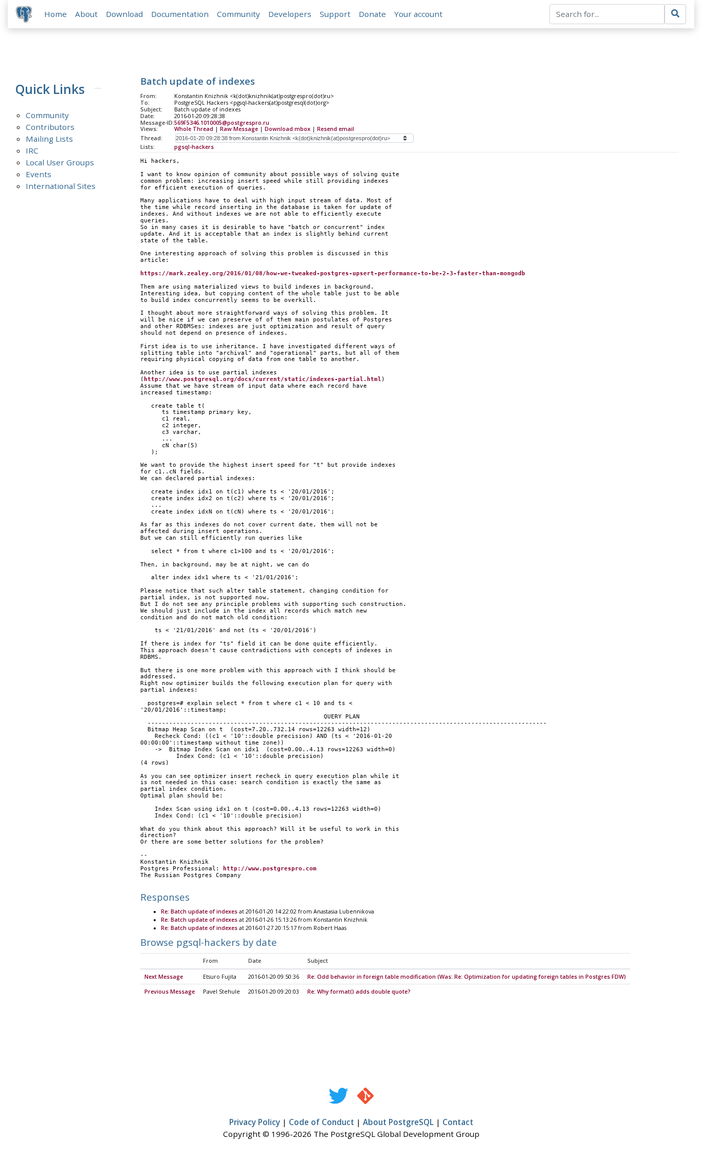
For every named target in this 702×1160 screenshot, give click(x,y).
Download (124, 14)
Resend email (335, 128)
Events (38, 174)
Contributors (50, 127)
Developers (289, 14)
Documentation (180, 14)
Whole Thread (193, 128)
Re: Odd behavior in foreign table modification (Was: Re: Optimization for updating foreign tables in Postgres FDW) (466, 976)
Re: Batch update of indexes (199, 911)
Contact (457, 1122)
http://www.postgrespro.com (270, 868)
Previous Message (169, 991)
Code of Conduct (321, 1122)
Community (238, 14)
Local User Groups (60, 162)
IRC (32, 150)
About (86, 14)
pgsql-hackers (194, 146)
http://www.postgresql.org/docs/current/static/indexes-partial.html (262, 379)
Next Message (163, 976)
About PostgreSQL (398, 1122)
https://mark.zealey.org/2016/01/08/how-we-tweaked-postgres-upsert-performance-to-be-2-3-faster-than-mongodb (332, 273)
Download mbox (287, 128)
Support (335, 14)
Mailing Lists (49, 139)
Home (55, 14)
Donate (372, 14)
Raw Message (239, 128)
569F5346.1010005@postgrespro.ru (221, 122)
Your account (418, 14)
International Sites (61, 186)
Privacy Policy (254, 1122)
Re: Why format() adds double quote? (359, 991)
